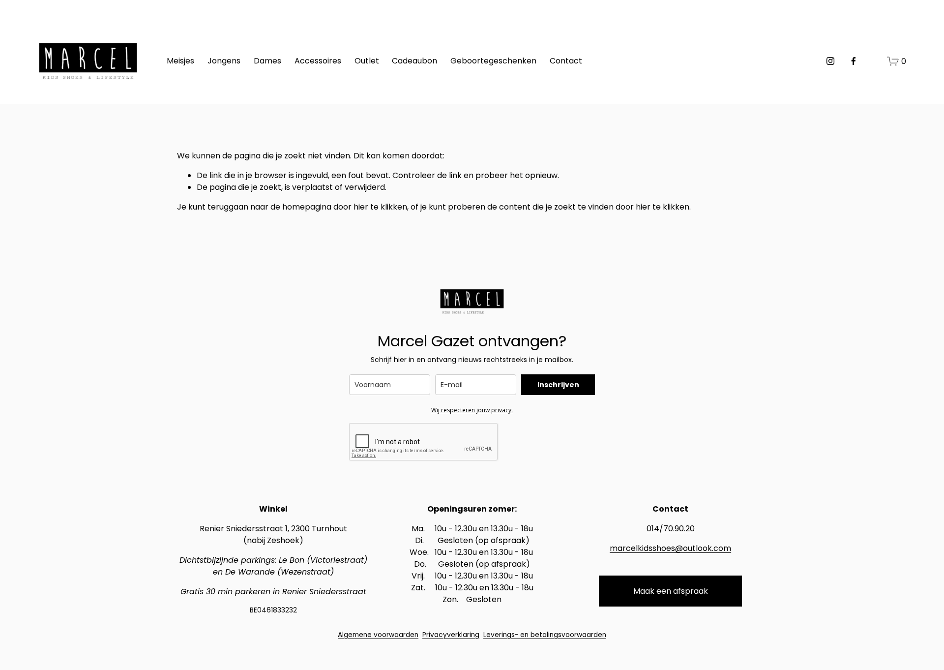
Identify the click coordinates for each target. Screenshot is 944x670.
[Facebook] (853, 61)
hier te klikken (380, 207)
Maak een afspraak (670, 591)
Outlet (366, 60)
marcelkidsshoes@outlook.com (670, 548)
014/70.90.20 (671, 528)
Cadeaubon (414, 60)
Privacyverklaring (450, 635)
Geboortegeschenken (493, 60)
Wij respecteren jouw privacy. (472, 410)
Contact (566, 60)
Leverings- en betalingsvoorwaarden (544, 635)
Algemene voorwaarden (378, 635)
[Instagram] (830, 61)
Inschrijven (558, 385)
